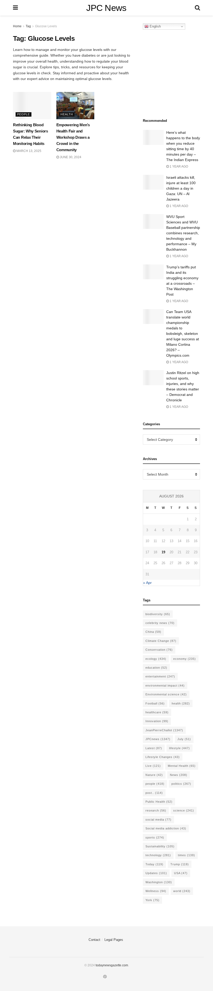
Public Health (158, 801)
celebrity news (160, 622)
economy (184, 658)
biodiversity (157, 614)
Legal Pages (113, 940)
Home (17, 26)
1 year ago (178, 166)
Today (154, 864)
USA (181, 873)
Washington (158, 882)
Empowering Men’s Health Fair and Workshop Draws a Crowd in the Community (73, 137)
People (23, 114)
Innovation (156, 721)
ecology (155, 658)
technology (158, 855)
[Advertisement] (178, 72)
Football (155, 703)
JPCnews (157, 739)
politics (181, 783)
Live (153, 765)
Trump (179, 864)
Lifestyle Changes (162, 757)
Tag (28, 26)
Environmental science (166, 694)
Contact (94, 940)
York (152, 900)
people (154, 783)
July (184, 739)
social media (158, 819)
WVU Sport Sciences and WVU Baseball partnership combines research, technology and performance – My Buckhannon (183, 233)
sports (154, 837)
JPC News (106, 7)
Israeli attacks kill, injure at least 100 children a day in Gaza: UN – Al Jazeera (181, 188)
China (153, 631)
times (186, 855)
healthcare (157, 712)
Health (67, 114)
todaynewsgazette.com (112, 965)
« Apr (147, 583)
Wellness (155, 891)
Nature (154, 774)
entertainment (160, 676)
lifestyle (179, 748)
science (183, 810)
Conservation (159, 649)
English (155, 26)
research (155, 810)
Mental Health (182, 765)
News (178, 774)
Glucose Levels (46, 26)
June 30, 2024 (70, 157)
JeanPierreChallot (164, 730)
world (181, 891)
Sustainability (160, 846)
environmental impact (165, 685)
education (156, 667)
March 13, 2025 (28, 151)
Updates (156, 873)
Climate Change (160, 640)
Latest (153, 748)
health (181, 703)
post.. (154, 792)
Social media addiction (165, 828)
